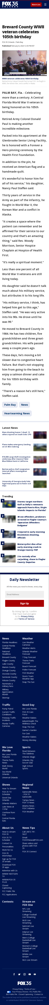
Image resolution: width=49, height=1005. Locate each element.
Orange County (9, 670)
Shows (6, 784)
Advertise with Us (9, 870)
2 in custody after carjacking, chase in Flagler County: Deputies (31, 559)
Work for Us (7, 850)
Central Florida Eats (8, 819)
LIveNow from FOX (8, 813)
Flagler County (8, 660)
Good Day (28, 704)
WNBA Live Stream (27, 955)
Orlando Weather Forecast (29, 652)
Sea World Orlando (6, 772)
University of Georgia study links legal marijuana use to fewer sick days (16, 483)
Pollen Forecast (29, 669)
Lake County (7, 664)
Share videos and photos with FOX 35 (29, 846)
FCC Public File (8, 891)
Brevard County (9, 657)
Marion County (8, 667)
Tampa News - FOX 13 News (28, 801)
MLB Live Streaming (26, 921)
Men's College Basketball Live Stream (29, 940)
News (24, 404)
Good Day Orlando (6, 798)
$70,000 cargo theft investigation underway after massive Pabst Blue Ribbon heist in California (16, 459)
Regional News (27, 786)
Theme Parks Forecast (28, 661)
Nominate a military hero (7, 684)
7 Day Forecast (29, 657)
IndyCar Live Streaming (27, 933)
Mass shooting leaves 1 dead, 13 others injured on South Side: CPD (16, 433)
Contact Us (7, 843)
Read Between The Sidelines (28, 752)
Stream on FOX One (28, 903)
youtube (29, 974)
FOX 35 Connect (29, 851)
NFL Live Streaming (26, 910)
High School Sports (27, 767)
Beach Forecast (29, 666)
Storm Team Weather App (28, 677)
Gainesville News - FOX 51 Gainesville (29, 794)
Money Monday (29, 740)
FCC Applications (9, 894)
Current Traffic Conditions (8, 713)
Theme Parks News (8, 761)
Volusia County (8, 680)
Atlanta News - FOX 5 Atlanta (28, 807)
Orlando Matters (9, 803)
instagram (24, 974)
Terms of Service (26, 619)
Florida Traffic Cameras (8, 724)
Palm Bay (19, 42)
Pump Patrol (7, 708)
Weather (27, 638)
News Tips (28, 827)
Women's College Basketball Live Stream (30, 948)
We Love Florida (29, 708)
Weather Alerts (28, 648)
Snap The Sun (28, 682)
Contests (7, 901)
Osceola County (9, 673)
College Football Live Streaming (29, 915)
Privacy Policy (27, 616)
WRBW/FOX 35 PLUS (8, 880)
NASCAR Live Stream (28, 927)
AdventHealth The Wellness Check (30, 722)
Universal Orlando (10, 777)
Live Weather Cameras (28, 643)
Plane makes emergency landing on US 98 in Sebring (16, 445)
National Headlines (6, 652)
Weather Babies (29, 717)
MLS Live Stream (29, 960)
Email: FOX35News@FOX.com (32, 838)
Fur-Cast (26, 733)
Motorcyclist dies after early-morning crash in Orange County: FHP (29, 547)
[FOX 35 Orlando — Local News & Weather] (10, 4)
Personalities (7, 846)
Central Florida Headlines (8, 646)
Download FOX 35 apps (9, 866)
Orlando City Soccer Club (27, 761)
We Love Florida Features (9, 755)
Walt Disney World (7, 767)
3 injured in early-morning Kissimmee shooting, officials (31, 535)
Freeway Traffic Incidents (9, 719)
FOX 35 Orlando (8, 42)
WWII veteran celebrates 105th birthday (20, 78)
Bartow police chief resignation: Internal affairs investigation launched (16, 471)
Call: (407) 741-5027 (28, 832)
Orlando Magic (28, 757)
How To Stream (9, 788)
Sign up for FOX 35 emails (9, 860)
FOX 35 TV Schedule (6, 793)
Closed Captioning (7, 886)
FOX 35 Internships (7, 854)
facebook (14, 974)
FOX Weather (28, 673)
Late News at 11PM (8, 807)
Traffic (6, 704)
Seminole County (9, 677)
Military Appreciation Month (7, 692)
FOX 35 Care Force (27, 713)
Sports (26, 747)
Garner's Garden (29, 730)
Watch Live (36, 5)
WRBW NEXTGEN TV (10, 875)
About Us (7, 827)
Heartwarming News (17, 413)
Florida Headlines (9, 642)
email (35, 974)
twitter (19, 974)
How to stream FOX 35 (9, 832)
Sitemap (5, 697)
